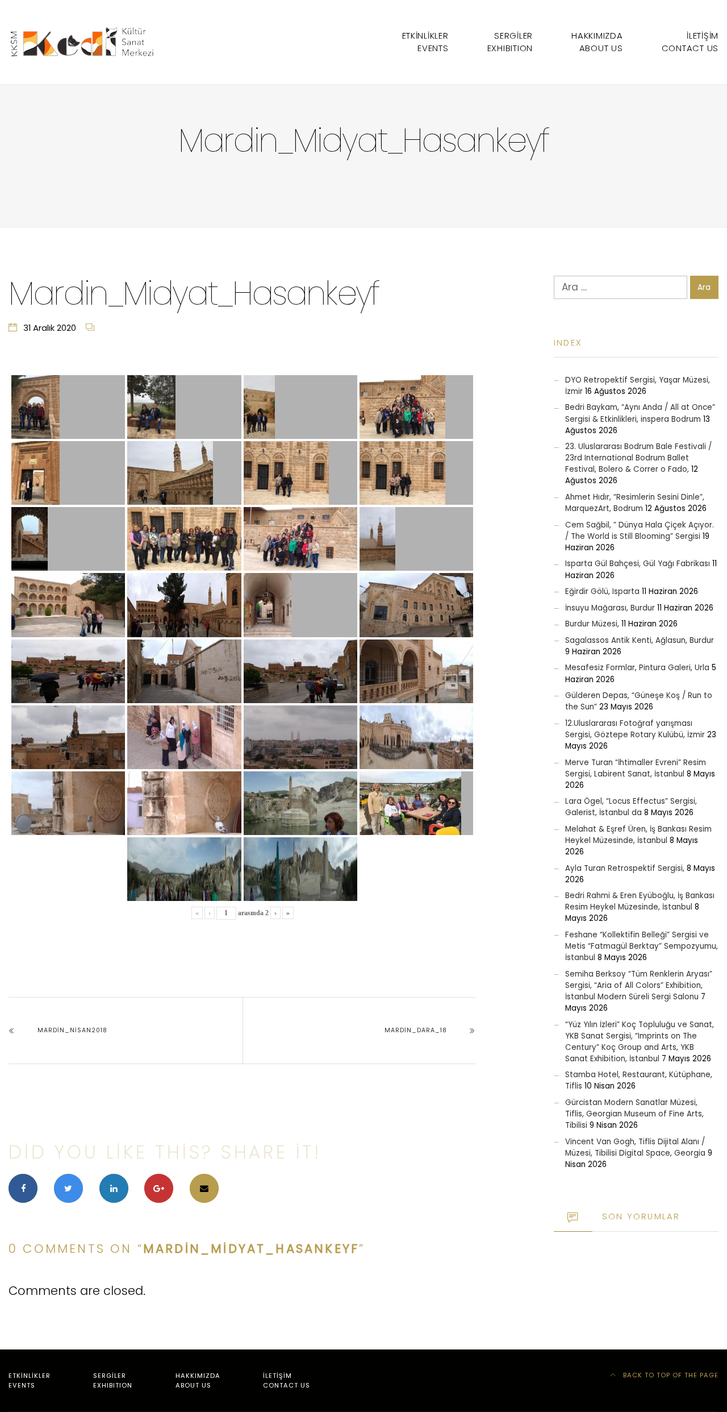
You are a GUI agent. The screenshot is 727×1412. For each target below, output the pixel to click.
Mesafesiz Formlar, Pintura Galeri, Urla (637, 667)
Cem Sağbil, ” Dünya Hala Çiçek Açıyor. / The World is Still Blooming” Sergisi (639, 531)
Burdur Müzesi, (592, 623)
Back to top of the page (669, 1375)
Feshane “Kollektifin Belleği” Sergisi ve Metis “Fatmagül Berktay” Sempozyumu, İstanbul (641, 946)
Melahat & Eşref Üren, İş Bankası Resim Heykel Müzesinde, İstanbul (638, 835)
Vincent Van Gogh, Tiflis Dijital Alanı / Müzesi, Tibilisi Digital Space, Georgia (635, 1147)
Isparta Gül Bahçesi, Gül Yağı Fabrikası (637, 563)
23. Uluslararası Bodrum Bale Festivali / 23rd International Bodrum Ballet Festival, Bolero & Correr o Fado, (638, 458)
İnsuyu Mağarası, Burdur (610, 608)
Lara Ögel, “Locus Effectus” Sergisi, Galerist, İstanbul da (631, 807)
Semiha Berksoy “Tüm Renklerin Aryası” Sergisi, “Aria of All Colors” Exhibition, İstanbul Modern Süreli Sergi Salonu (638, 985)
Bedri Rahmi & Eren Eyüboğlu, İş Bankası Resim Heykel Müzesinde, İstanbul (640, 901)
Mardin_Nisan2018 (72, 1030)
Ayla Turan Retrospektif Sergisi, (624, 868)
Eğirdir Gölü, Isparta (602, 591)
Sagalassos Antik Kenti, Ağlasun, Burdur (639, 640)
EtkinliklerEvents (425, 42)
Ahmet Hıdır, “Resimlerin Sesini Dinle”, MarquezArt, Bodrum (634, 503)
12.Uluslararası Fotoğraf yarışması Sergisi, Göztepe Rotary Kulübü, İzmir (635, 729)
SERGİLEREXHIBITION (510, 42)
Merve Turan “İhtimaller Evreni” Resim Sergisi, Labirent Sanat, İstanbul (635, 768)
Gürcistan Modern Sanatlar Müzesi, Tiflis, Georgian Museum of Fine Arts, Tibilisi (634, 1114)
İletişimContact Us (690, 42)
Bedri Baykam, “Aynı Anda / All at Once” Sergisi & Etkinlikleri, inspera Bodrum (640, 413)
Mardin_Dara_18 (416, 1030)
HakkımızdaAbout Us (596, 42)
